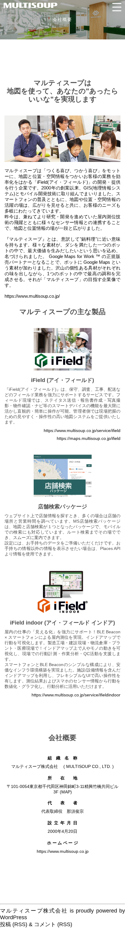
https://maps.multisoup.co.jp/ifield (88, 438)
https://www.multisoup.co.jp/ (32, 296)
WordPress (13, 917)
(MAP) (66, 791)
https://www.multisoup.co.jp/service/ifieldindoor (76, 694)
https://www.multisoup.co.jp (63, 851)
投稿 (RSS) (13, 924)
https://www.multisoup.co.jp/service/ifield (82, 430)
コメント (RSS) (53, 924)
